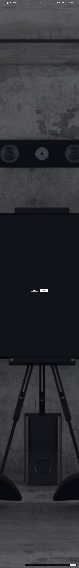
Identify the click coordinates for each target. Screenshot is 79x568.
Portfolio (64, 2)
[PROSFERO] (12, 3)
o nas (34, 290)
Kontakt (71, 2)
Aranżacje (57, 2)
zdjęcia (44, 290)
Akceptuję (73, 564)
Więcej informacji (65, 564)
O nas (45, 2)
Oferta (51, 2)
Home (41, 2)
